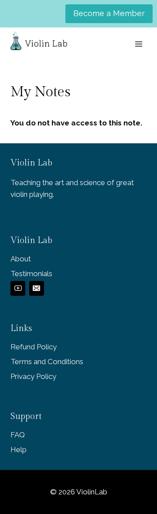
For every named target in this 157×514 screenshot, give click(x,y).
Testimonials (31, 273)
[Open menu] (138, 44)
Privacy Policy (33, 376)
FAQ (17, 434)
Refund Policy (33, 346)
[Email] (36, 288)
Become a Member (109, 13)
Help (18, 449)
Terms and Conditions (46, 361)
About (20, 258)
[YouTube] (17, 288)
